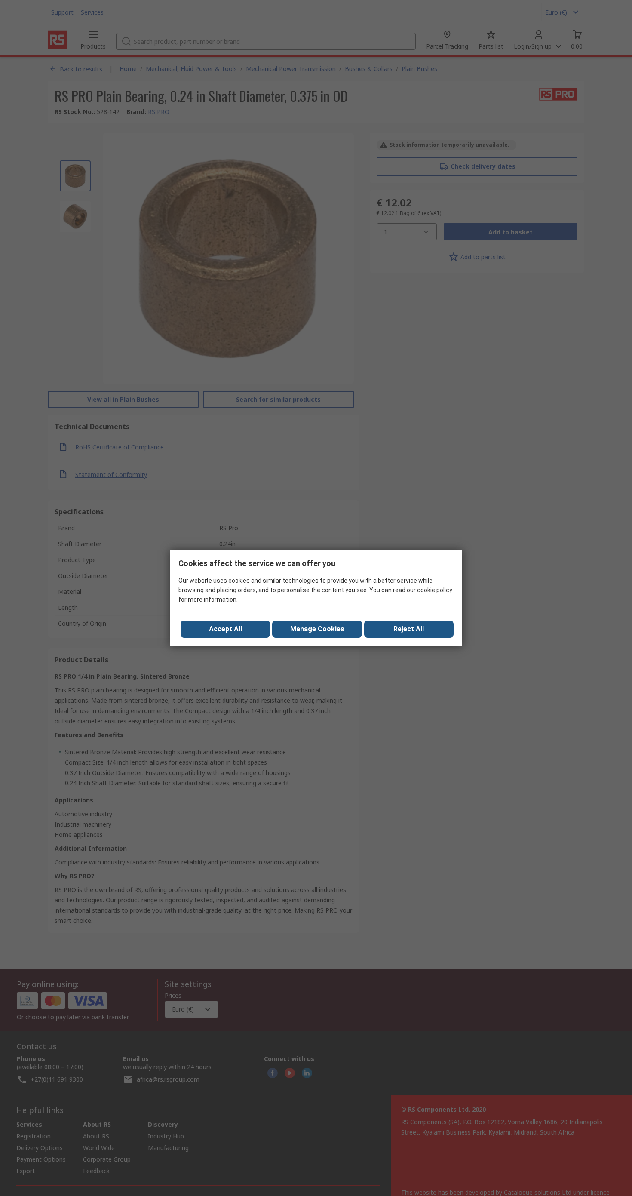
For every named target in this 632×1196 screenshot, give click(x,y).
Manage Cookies (317, 629)
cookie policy (434, 590)
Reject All (408, 629)
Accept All (225, 629)
